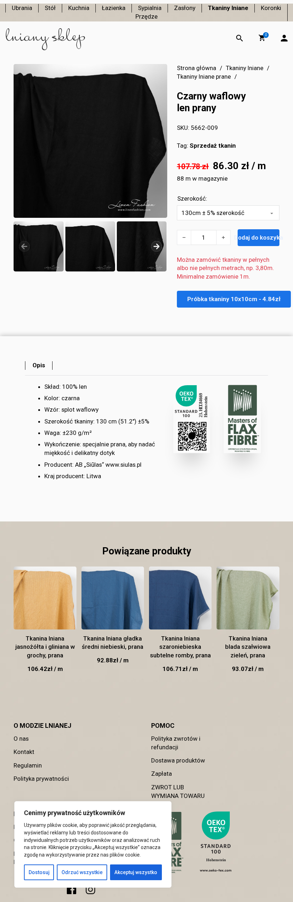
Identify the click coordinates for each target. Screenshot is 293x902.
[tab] (39, 365)
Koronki (271, 7)
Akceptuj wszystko (135, 872)
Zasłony (184, 7)
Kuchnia (78, 7)
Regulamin (28, 765)
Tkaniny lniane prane (204, 76)
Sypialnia (150, 7)
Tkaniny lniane (228, 7)
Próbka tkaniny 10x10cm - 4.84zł (233, 299)
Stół (50, 7)
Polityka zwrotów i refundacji (175, 743)
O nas (21, 738)
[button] (262, 38)
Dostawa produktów (178, 760)
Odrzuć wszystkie (82, 872)
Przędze (146, 16)
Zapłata (161, 773)
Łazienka (113, 7)
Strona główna (196, 68)
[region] (93, 844)
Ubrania (22, 7)
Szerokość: (192, 198)
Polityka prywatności (41, 778)
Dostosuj (39, 872)
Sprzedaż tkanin (213, 145)
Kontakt (24, 751)
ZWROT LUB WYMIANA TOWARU (178, 791)
